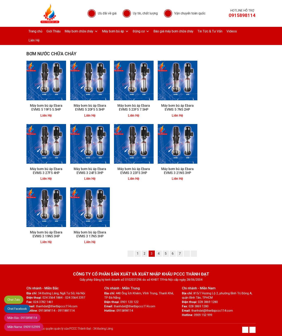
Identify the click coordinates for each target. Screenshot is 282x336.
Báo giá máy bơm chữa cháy (173, 31)
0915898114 (22, 317)
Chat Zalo (13, 299)
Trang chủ (35, 31)
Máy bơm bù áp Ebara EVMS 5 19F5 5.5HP (46, 107)
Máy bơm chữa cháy (79, 31)
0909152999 (23, 327)
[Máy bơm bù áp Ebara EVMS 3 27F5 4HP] (46, 144)
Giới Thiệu (53, 31)
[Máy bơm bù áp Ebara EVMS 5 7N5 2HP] (177, 80)
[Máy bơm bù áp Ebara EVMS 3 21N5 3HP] (177, 144)
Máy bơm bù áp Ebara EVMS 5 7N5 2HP (177, 107)
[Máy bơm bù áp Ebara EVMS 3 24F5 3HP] (90, 144)
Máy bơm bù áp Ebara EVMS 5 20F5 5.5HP (90, 107)
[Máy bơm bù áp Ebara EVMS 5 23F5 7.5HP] (134, 80)
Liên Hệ (33, 40)
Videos (231, 31)
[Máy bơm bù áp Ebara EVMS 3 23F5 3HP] (134, 144)
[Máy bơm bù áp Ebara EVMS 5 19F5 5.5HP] (46, 80)
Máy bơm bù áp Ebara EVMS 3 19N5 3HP (46, 234)
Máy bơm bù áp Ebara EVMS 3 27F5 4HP (46, 171)
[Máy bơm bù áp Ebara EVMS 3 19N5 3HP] (46, 207)
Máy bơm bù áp (113, 31)
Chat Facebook (17, 308)
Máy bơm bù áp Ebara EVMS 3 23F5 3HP (133, 171)
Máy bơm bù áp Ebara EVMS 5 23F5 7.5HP (133, 107)
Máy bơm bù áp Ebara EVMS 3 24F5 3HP (90, 171)
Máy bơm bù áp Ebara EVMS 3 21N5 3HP (177, 171)
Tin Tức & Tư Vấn (210, 31)
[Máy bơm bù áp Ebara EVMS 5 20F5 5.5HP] (90, 80)
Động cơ (139, 31)
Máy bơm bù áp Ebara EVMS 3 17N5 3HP (90, 234)
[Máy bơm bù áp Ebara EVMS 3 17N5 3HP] (90, 207)
